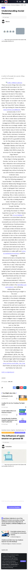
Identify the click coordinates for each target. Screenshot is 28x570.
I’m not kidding (17, 215)
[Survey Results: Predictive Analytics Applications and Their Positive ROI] (22, 420)
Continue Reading (14, 507)
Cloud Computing (23, 414)
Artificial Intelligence (15, 537)
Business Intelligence (23, 399)
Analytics (22, 409)
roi (11, 381)
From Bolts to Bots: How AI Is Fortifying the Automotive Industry (18, 533)
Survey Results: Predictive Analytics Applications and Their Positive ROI (9, 420)
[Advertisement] (14, 59)
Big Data (22, 411)
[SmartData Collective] (5, 1)
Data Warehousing (19, 432)
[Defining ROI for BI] (22, 397)
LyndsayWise (8, 446)
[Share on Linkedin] (24, 387)
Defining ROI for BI (7, 396)
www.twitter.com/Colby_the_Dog (14, 363)
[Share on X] (17, 387)
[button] (23, 561)
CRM (3, 7)
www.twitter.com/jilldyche (11, 110)
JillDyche (7, 21)
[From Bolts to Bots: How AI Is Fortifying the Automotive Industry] (5, 533)
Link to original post (8, 372)
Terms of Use (14, 564)
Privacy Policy (5, 564)
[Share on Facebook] (14, 387)
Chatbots (14, 543)
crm (9, 381)
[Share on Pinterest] (21, 387)
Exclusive (19, 543)
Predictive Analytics (22, 421)
